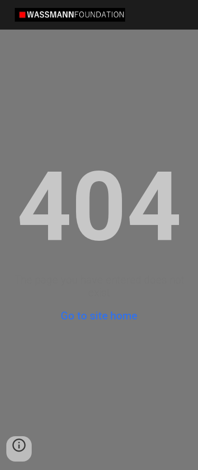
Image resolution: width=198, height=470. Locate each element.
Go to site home (99, 315)
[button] (19, 449)
